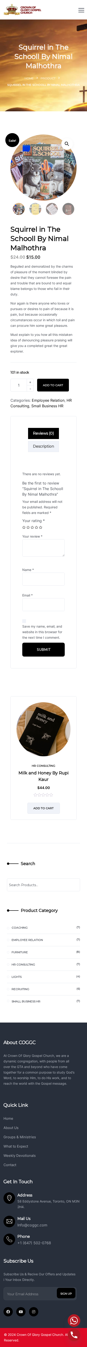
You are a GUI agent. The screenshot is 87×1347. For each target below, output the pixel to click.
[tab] (43, 433)
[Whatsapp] (74, 1320)
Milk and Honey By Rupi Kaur (44, 776)
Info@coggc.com (32, 1225)
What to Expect (15, 1146)
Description (43, 446)
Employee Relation (48, 400)
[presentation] (11, 761)
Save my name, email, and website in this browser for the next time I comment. (42, 631)
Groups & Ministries (19, 1137)
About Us (11, 1128)
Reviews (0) (43, 433)
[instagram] (33, 1311)
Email (27, 595)
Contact (9, 1165)
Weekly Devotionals (19, 1155)
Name (28, 570)
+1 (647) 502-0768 (34, 1243)
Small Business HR (47, 406)
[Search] (73, 884)
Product (48, 78)
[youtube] (21, 1311)
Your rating (33, 520)
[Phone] (74, 1335)
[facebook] (8, 1311)
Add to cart (53, 385)
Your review (32, 536)
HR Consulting (43, 765)
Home (29, 78)
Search (28, 863)
